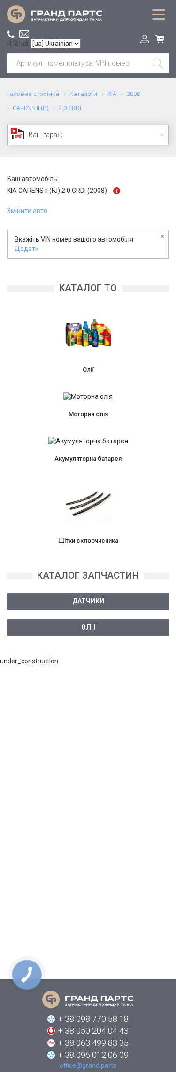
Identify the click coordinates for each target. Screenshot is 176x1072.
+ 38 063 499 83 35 (93, 1043)
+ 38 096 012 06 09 (93, 1055)
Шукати (158, 63)
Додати (27, 248)
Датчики (88, 601)
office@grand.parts (24, 34)
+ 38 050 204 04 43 (93, 1030)
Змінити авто (27, 210)
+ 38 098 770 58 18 (93, 1019)
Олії (88, 627)
